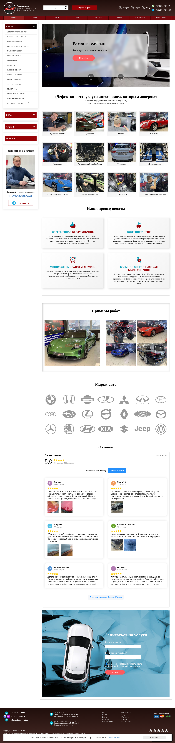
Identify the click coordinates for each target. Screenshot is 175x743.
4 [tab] (106, 76)
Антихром (11, 65)
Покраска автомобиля (16, 94)
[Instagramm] (162, 730)
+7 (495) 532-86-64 (162, 6)
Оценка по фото (84, 8)
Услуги (56, 18)
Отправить (115, 672)
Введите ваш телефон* (116, 653)
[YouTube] (166, 730)
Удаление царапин (14, 56)
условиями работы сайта (130, 664)
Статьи (124, 719)
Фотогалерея (140, 18)
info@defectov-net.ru (19, 720)
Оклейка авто (12, 60)
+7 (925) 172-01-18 (162, 10)
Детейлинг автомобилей (17, 32)
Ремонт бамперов (14, 79)
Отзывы (119, 18)
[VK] (150, 730)
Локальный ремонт (15, 75)
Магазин (98, 18)
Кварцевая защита (14, 41)
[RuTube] (158, 730)
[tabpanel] (106, 55)
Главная (14, 18)
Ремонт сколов (13, 89)
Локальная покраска (15, 98)
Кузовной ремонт (14, 70)
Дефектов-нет (53, 455)
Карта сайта (126, 721)
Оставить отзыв (117, 470)
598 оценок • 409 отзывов (64, 463)
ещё (94, 499)
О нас (35, 18)
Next (120, 77)
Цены (77, 18)
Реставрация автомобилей (18, 103)
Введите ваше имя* (114, 642)
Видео (123, 715)
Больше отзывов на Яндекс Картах (106, 597)
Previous (91, 77)
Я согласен (154, 737)
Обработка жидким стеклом (18, 46)
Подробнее (83, 58)
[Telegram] (154, 730)
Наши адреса (161, 18)
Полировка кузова (14, 51)
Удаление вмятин (14, 84)
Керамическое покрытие (17, 37)
